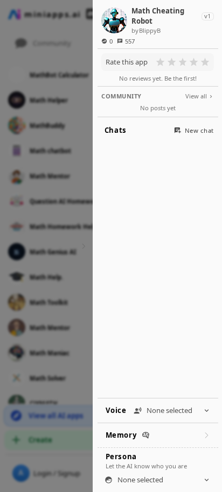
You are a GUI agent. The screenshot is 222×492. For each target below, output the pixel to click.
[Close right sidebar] (82, 246)
